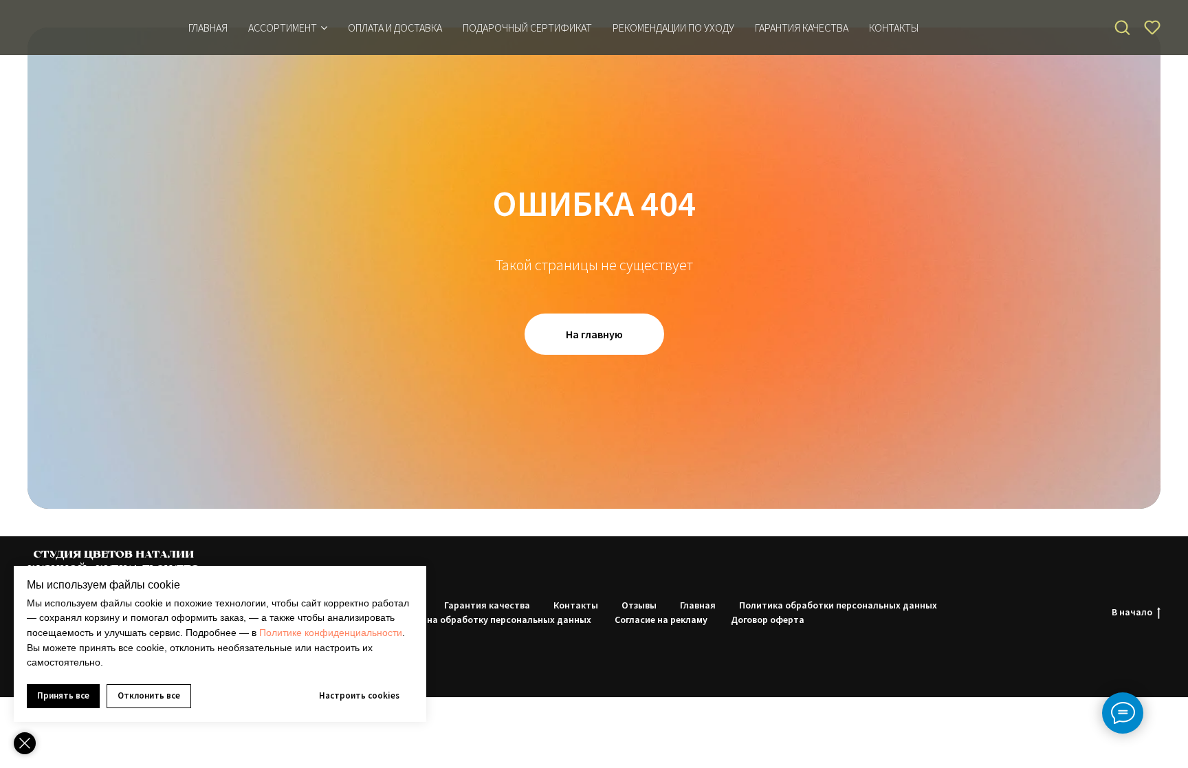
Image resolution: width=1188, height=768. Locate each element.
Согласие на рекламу (661, 619)
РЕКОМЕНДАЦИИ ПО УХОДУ (673, 27)
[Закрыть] (25, 743)
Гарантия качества (487, 605)
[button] (1122, 27)
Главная (208, 27)
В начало (1132, 612)
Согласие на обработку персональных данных (487, 619)
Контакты (575, 605)
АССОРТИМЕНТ (282, 27)
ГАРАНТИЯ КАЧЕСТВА (801, 27)
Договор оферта (767, 619)
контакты (893, 27)
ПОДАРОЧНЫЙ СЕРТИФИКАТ (527, 27)
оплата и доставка (395, 27)
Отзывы (639, 605)
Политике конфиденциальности (330, 632)
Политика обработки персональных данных (838, 605)
